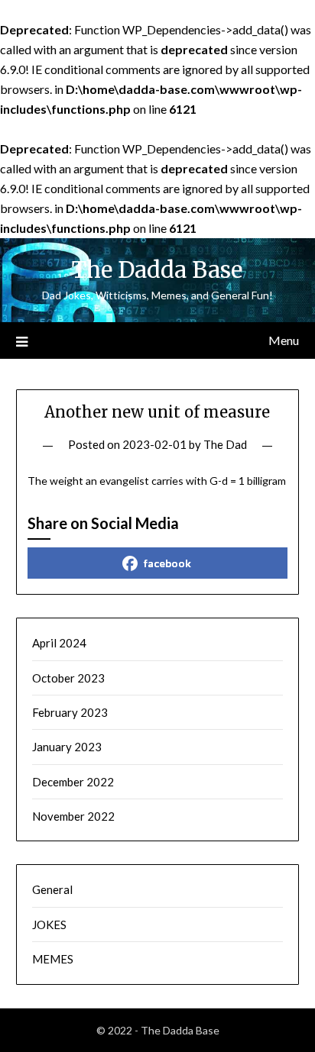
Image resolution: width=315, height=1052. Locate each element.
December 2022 (73, 782)
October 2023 (68, 678)
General (52, 889)
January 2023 (67, 747)
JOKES (49, 924)
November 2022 (73, 816)
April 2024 (59, 643)
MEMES (52, 959)
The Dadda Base (157, 270)
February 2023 (70, 712)
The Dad (225, 444)
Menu (283, 340)
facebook (167, 563)
